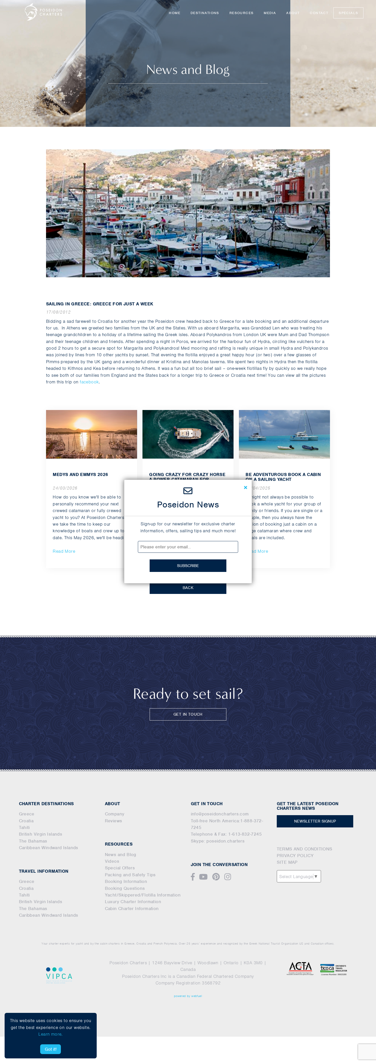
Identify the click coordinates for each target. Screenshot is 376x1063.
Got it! (51, 1049)
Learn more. (50, 1034)
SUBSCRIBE (188, 565)
